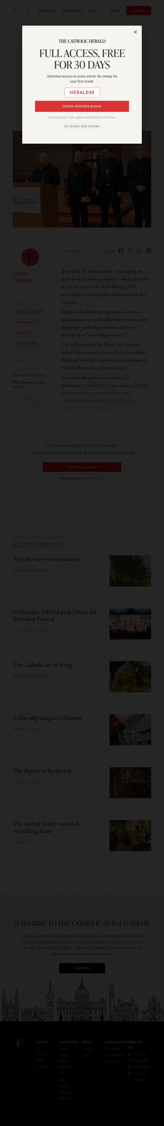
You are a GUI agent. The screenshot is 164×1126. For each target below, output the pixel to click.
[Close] (135, 32)
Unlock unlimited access (82, 106)
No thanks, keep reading (82, 126)
